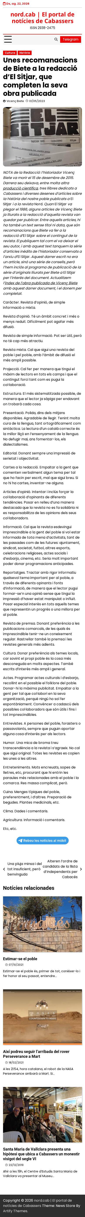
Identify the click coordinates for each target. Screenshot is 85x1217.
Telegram (70, 39)
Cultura (10, 53)
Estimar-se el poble (20, 958)
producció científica (20, 188)
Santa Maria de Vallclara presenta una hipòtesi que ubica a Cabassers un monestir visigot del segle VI (41, 1154)
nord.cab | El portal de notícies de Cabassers (42, 17)
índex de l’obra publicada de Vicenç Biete (41, 283)
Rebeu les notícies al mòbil (44, 840)
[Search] (56, 39)
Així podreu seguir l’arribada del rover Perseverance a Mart (36, 1054)
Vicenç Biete (15, 101)
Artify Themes (15, 1210)
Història (24, 53)
